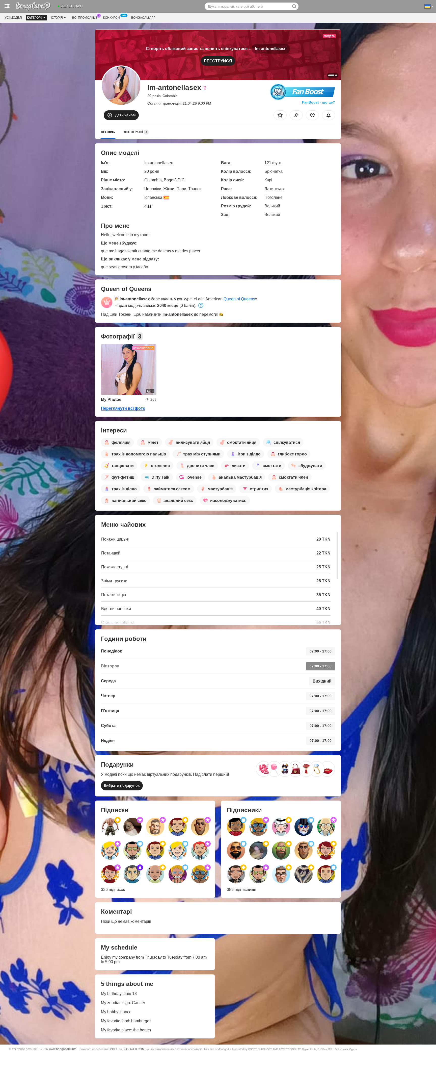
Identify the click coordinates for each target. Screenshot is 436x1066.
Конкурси (111, 17)
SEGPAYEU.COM (133, 1049)
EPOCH (113, 1049)
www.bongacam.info (62, 1049)
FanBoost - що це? (318, 102)
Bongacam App (143, 17)
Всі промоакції (84, 17)
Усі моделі (13, 17)
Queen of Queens (239, 299)
